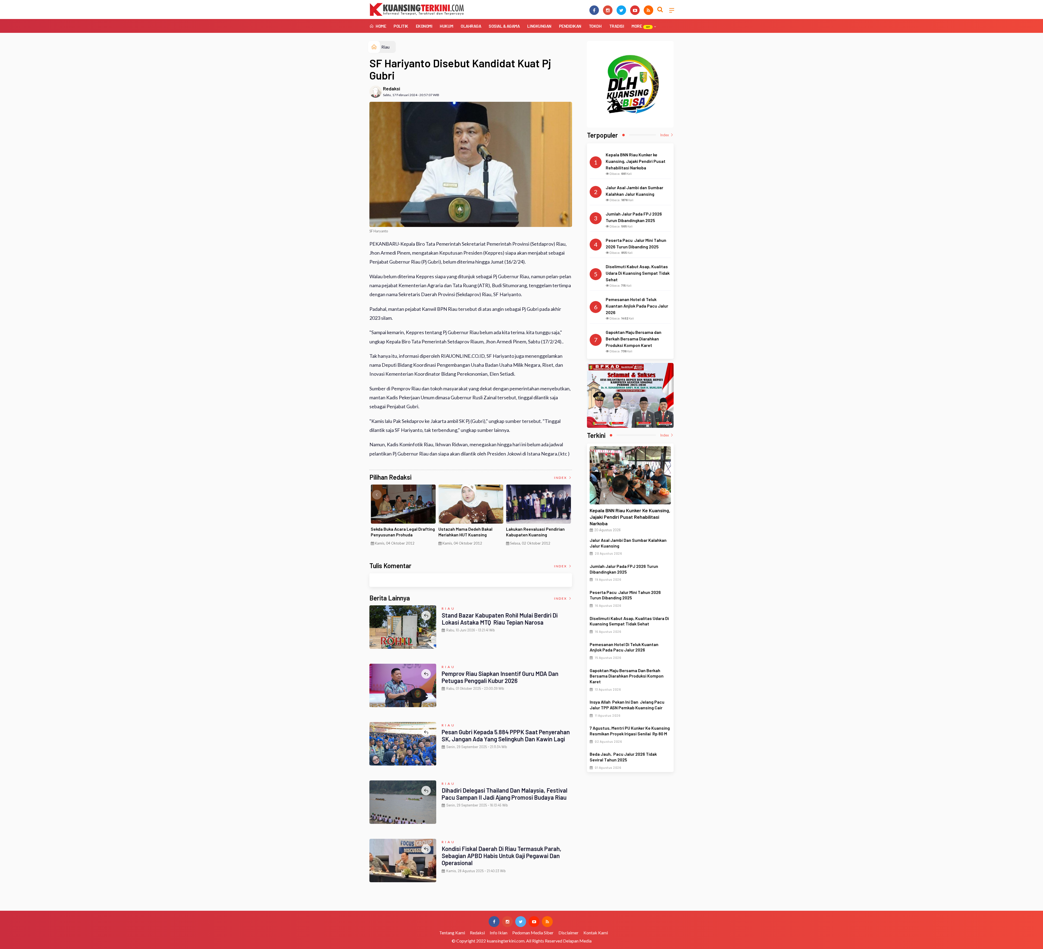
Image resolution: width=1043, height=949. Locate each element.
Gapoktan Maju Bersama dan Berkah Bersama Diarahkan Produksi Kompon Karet (627, 676)
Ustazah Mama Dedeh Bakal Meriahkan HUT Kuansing (465, 531)
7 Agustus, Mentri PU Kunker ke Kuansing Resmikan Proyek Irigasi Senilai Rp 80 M (630, 730)
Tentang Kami (452, 932)
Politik (401, 26)
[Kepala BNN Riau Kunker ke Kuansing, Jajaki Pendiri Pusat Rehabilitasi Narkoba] (630, 475)
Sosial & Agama (504, 26)
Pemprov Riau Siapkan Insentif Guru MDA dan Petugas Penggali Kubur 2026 (500, 677)
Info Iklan (498, 932)
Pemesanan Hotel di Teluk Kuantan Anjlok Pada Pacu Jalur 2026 (624, 647)
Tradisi (616, 26)
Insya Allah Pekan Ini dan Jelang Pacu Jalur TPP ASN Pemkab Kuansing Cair (627, 704)
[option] (403, 517)
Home (380, 26)
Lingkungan (539, 26)
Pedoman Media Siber (533, 932)
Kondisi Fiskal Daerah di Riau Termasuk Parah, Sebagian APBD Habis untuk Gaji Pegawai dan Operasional (501, 855)
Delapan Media (577, 940)
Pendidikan (570, 26)
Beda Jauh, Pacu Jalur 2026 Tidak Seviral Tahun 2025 (623, 756)
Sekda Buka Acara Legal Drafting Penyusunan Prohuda (403, 531)
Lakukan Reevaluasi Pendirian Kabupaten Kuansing (535, 531)
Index (561, 478)
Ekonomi (424, 26)
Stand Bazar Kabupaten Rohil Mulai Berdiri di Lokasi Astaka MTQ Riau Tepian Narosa (500, 619)
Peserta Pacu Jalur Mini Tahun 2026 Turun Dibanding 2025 (625, 595)
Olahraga (471, 26)
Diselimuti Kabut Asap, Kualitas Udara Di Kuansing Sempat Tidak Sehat (629, 621)
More (641, 26)
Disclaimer (568, 932)
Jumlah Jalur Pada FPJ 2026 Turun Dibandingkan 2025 (624, 569)
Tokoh (595, 26)
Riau (385, 46)
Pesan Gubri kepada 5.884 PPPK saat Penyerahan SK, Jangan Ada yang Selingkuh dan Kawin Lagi (506, 735)
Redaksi (391, 88)
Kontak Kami (595, 932)
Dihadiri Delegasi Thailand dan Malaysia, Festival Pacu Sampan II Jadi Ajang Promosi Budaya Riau (504, 794)
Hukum (446, 26)
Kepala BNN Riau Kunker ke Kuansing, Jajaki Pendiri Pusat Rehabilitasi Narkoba (630, 516)
